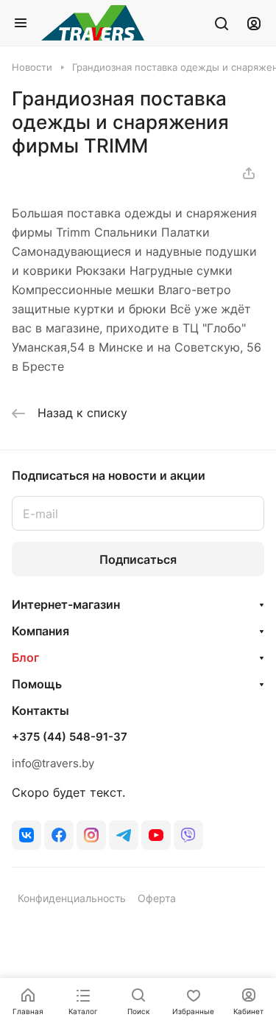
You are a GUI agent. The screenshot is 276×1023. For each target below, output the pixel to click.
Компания (40, 631)
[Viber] (188, 835)
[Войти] (254, 22)
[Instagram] (91, 835)
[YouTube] (156, 835)
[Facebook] (59, 835)
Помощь (37, 684)
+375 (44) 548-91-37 (69, 737)
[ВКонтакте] (26, 835)
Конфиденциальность (72, 898)
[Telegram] (123, 835)
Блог (25, 657)
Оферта (157, 898)
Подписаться (138, 559)
